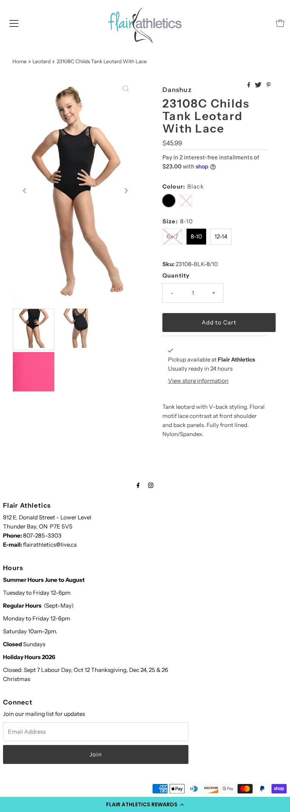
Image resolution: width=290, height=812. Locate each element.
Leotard (41, 61)
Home (19, 61)
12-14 (220, 236)
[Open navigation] (14, 23)
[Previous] (25, 190)
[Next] (125, 190)
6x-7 (172, 236)
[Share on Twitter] (258, 85)
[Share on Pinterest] (269, 85)
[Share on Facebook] (249, 85)
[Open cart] (280, 23)
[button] (145, 804)
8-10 (196, 236)
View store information (198, 380)
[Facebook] (138, 485)
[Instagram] (150, 485)
